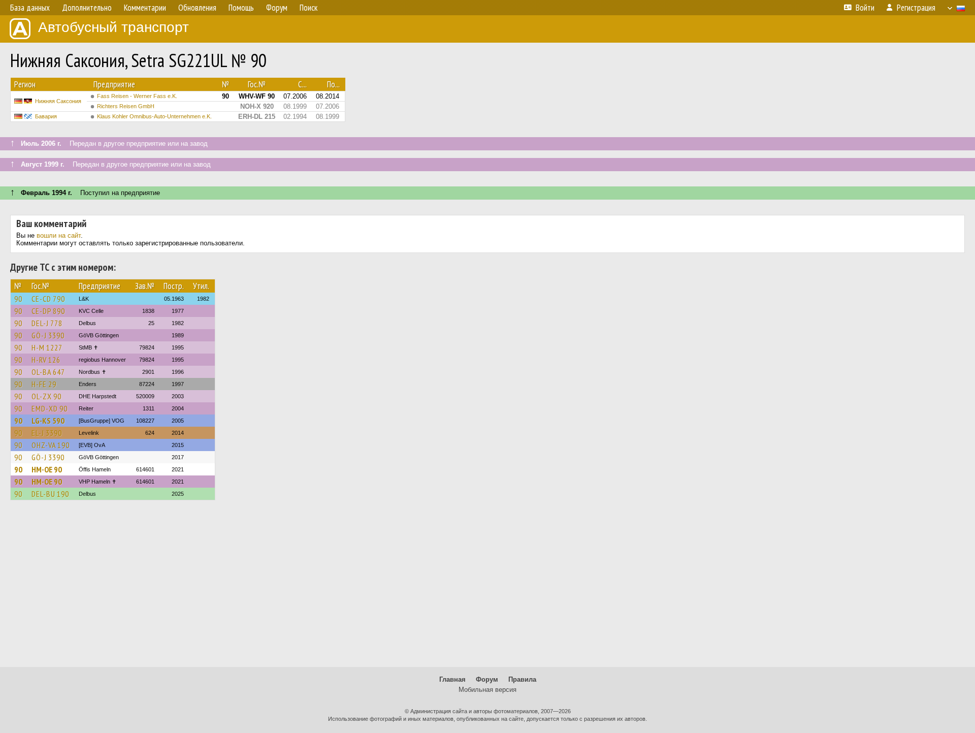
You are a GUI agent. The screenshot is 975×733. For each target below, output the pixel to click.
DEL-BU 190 (50, 494)
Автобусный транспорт (113, 27)
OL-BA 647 (48, 372)
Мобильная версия (487, 689)
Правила (522, 679)
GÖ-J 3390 (47, 335)
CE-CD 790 (48, 299)
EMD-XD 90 (49, 408)
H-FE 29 (43, 384)
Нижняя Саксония (58, 101)
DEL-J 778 (46, 323)
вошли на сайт (59, 235)
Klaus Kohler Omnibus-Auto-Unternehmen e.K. (154, 116)
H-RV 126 (45, 360)
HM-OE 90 (46, 469)
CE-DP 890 (48, 311)
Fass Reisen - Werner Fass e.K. (137, 96)
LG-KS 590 (47, 421)
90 (18, 299)
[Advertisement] (487, 588)
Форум (487, 679)
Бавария (46, 116)
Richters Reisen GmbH (125, 106)
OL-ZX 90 (46, 396)
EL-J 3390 (46, 433)
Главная (452, 679)
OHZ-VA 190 (50, 445)
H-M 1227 (46, 347)
